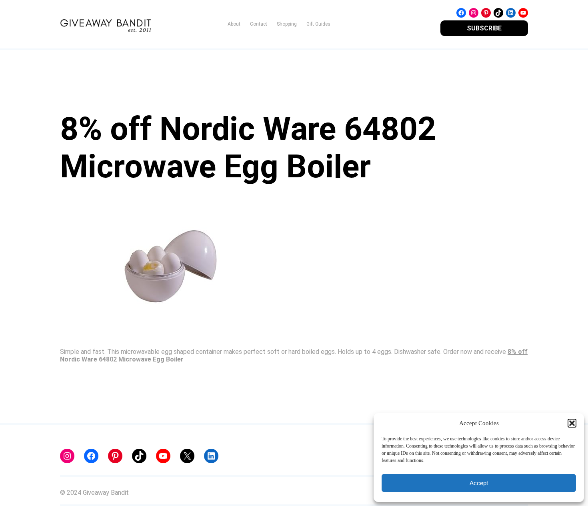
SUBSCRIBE (484, 28)
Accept (479, 483)
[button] (572, 423)
